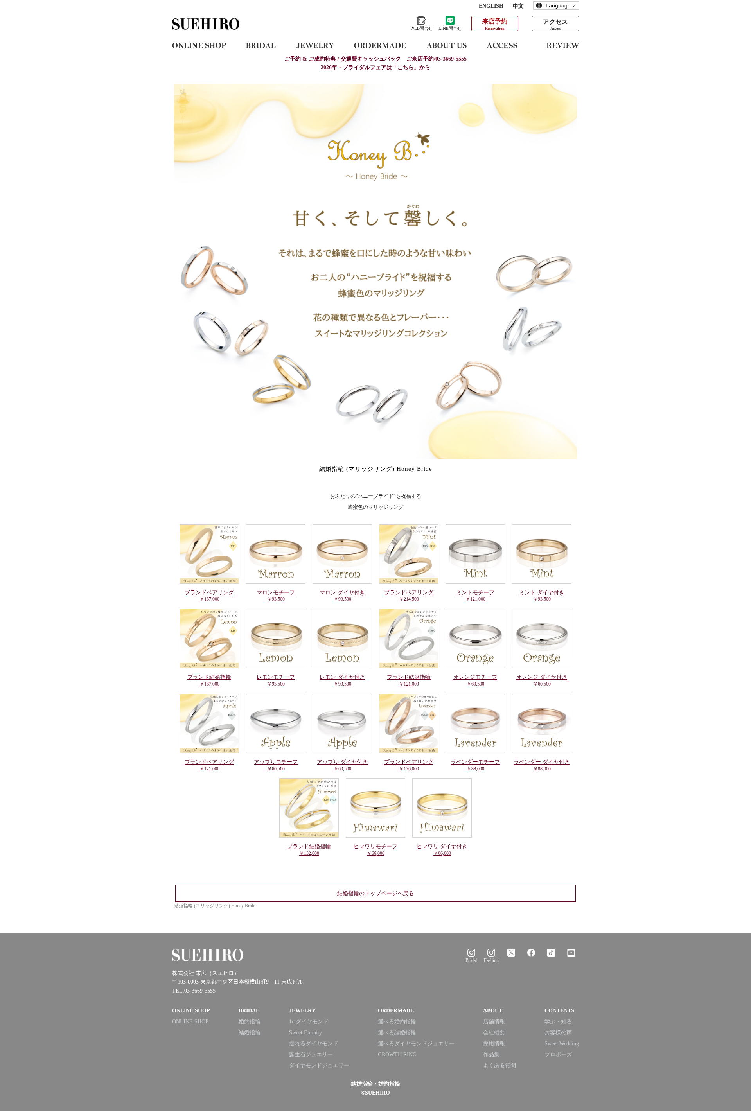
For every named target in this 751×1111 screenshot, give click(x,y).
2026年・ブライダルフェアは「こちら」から (375, 67)
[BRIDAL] (261, 45)
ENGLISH (491, 6)
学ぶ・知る (558, 1022)
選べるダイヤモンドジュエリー (416, 1043)
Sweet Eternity (305, 1033)
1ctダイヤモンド (309, 1022)
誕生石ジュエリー (311, 1054)
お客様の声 (558, 1033)
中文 (518, 6)
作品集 (491, 1054)
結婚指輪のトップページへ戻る (375, 894)
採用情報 (494, 1043)
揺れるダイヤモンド (313, 1043)
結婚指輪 (250, 1033)
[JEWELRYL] (315, 45)
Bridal (471, 960)
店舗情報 (494, 1022)
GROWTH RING (397, 1054)
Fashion (491, 960)
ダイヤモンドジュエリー (319, 1065)
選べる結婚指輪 (397, 1033)
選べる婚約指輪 (397, 1022)
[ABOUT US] (446, 45)
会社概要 (494, 1033)
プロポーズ (558, 1054)
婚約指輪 (250, 1022)
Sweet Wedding (561, 1043)
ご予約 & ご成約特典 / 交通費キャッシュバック (375, 59)
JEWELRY (302, 1011)
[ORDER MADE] (380, 45)
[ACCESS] (507, 45)
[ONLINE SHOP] (199, 45)
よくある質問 (499, 1065)
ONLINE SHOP (190, 1022)
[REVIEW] (563, 45)
